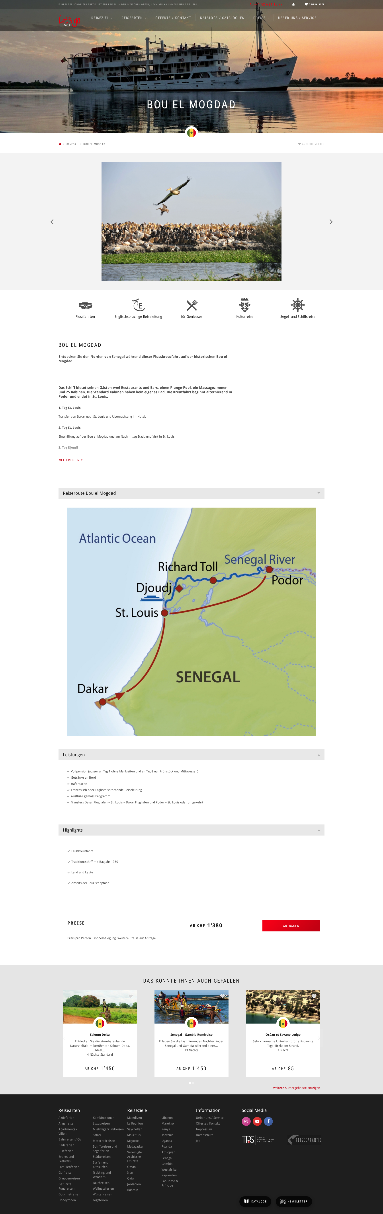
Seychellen (134, 1129)
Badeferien (66, 1145)
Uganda (167, 1140)
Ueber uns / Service (298, 18)
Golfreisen (66, 1172)
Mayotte (133, 1140)
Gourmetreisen (69, 1194)
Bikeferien (66, 1151)
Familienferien (69, 1167)
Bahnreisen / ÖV (70, 1139)
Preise (260, 18)
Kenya (166, 1129)
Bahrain (132, 1190)
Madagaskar (135, 1146)
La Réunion (135, 1123)
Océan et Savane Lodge (283, 1034)
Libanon (167, 1117)
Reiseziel (100, 18)
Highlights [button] (73, 830)
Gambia (167, 1164)
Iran (130, 1172)
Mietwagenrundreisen (105, 1129)
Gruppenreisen (69, 1178)
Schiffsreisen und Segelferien (105, 1149)
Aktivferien (66, 1117)
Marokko (168, 1123)
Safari (97, 1135)
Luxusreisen (101, 1123)
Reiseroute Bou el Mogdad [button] (89, 493)
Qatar (131, 1178)
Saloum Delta (100, 1034)
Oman (131, 1167)
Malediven (134, 1117)
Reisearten (132, 18)
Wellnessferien (103, 1188)
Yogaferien (100, 1200)
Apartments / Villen (68, 1131)
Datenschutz (204, 1135)
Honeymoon (67, 1200)
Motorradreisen (104, 1140)
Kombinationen (103, 1117)
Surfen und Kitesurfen (100, 1165)
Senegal (167, 1158)
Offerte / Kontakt (173, 18)
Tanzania (167, 1135)
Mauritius (134, 1135)
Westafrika (169, 1169)
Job (198, 1140)
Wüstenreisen (102, 1194)
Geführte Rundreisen (66, 1186)
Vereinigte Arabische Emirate (134, 1156)
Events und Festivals (66, 1159)
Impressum (204, 1129)
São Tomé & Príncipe (170, 1183)
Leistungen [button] (74, 754)
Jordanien (134, 1184)
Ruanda (167, 1146)
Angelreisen (67, 1123)
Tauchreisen (101, 1183)
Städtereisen (102, 1156)
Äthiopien (168, 1152)
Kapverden (169, 1175)
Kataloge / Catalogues (222, 18)
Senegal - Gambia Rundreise (191, 1034)
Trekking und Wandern (102, 1175)
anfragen (291, 926)
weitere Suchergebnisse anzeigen (296, 1088)
